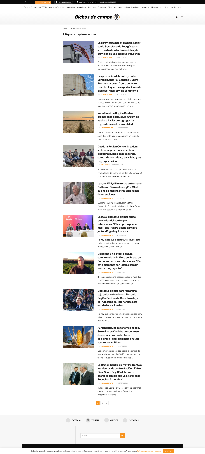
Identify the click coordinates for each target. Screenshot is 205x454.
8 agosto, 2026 (120, 57)
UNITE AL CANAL (44, 2)
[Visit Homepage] (97, 17)
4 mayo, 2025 (119, 198)
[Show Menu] (182, 17)
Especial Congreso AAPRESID (35, 7)
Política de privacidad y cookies (149, 451)
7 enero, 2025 (120, 272)
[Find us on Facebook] (22, 2)
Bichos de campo (107, 57)
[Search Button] (177, 17)
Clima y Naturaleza (115, 7)
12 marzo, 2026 (120, 94)
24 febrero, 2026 (121, 128)
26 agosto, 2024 (121, 346)
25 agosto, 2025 (117, 165)
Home (65, 29)
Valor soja (145, 7)
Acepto (168, 451)
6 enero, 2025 (120, 309)
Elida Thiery (105, 165)
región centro (81, 29)
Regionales (92, 7)
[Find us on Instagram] (31, 2)
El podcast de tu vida (173, 7)
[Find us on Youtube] (28, 2)
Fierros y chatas (157, 7)
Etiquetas (72, 29)
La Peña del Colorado (132, 7)
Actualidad (71, 7)
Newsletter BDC (64, 2)
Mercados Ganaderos (57, 7)
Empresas (102, 7)
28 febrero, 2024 (121, 383)
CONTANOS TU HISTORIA (87, 2)
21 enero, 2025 (120, 235)
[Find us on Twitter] (25, 2)
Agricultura (81, 7)
